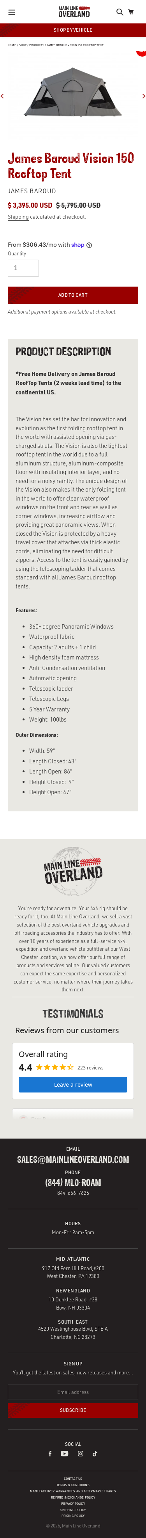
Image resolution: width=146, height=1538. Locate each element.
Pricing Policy (73, 1516)
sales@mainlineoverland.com (73, 1160)
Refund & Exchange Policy (73, 1497)
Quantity (17, 253)
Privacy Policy (73, 1504)
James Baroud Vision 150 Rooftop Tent (75, 45)
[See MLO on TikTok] (95, 1454)
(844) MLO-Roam (73, 1183)
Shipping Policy (73, 1510)
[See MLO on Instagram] (81, 1454)
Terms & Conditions (73, 1485)
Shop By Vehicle (73, 30)
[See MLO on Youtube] (65, 1454)
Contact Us (73, 1479)
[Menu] (14, 12)
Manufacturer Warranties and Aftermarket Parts (73, 1491)
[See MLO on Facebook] (50, 1454)
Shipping (18, 216)
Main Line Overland (81, 1526)
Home (12, 45)
